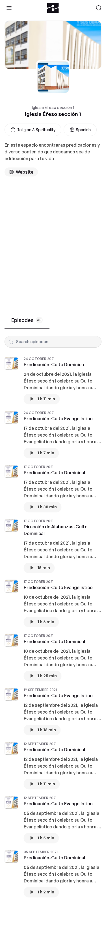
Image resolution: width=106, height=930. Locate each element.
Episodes (26, 320)
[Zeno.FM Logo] (53, 8)
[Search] (99, 8)
